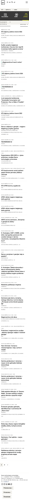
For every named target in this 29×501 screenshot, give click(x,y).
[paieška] (12, 2)
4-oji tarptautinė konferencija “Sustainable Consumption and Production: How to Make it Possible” (13, 100)
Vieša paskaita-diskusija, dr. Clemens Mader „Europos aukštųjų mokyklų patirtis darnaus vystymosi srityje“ (12, 393)
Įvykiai (26, 17)
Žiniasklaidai (7, 497)
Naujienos (4, 17)
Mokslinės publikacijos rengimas (11, 285)
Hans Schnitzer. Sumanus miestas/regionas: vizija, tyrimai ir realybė (11, 348)
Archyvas (23, 24)
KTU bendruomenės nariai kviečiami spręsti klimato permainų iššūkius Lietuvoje (12, 172)
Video (16, 17)
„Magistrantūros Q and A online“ (12, 62)
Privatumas (7, 492)
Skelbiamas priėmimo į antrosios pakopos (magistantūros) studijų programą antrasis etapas (11, 452)
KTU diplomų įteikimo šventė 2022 (11, 113)
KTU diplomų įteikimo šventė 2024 (12, 73)
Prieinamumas (7, 488)
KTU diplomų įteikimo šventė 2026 (11, 32)
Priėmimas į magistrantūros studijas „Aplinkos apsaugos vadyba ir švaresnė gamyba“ (13, 332)
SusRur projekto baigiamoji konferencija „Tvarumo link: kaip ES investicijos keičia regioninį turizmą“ (12, 47)
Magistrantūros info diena (9, 317)
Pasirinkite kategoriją (3, 23)
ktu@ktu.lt (6, 481)
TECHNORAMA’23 (7, 87)
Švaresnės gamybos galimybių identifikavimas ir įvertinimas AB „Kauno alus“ (11, 409)
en (9, 2)
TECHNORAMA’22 (6, 142)
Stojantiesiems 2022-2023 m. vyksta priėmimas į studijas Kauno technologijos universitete (12, 157)
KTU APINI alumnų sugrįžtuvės (10, 186)
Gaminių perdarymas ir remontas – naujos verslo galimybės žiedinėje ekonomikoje (11, 363)
